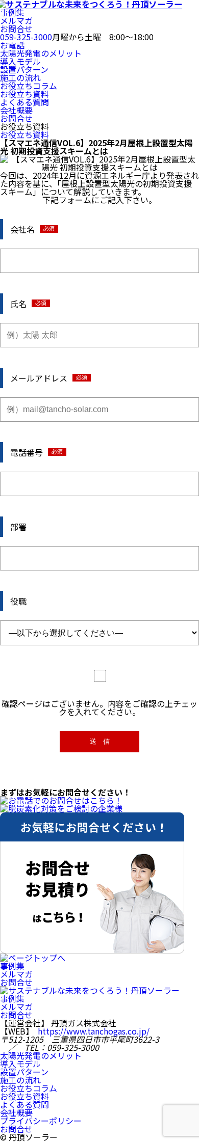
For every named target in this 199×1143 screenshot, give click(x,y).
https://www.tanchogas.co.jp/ (94, 1031)
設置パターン (24, 69)
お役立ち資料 (24, 94)
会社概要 (16, 110)
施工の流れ (20, 77)
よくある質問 (24, 102)
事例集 (12, 12)
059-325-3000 (26, 37)
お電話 (12, 45)
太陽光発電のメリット (41, 53)
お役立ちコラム (28, 85)
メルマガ (16, 20)
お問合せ (16, 28)
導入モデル (20, 61)
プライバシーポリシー (41, 1120)
